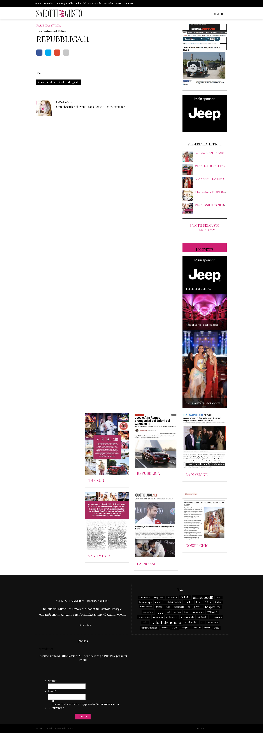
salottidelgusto (166, 622)
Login (70, 728)
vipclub (207, 627)
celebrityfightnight (173, 602)
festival (218, 602)
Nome (52, 681)
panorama (158, 617)
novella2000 (144, 617)
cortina (188, 602)
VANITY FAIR (99, 555)
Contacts (128, 3)
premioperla (187, 616)
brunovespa (145, 602)
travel (174, 627)
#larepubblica (46, 82)
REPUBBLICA (148, 473)
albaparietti (158, 597)
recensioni (216, 617)
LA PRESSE (146, 563)
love (186, 612)
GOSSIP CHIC (197, 545)
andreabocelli (203, 597)
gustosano (197, 607)
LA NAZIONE (197, 474)
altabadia (184, 597)
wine (216, 627)
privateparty (202, 617)
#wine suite (218, 464)
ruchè (145, 622)
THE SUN (96, 480)
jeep (160, 612)
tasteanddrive (213, 622)
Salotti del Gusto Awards (88, 3)
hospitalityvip (148, 612)
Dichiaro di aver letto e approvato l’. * (85, 706)
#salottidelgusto (69, 82)
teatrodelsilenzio (149, 627)
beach (219, 597)
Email (52, 691)
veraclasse (197, 627)
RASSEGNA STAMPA (48, 25)
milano (212, 612)
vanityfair (185, 627)
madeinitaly (198, 611)
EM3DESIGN (213, 728)
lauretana (177, 612)
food (168, 606)
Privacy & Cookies (60, 728)
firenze (159, 606)
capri (158, 602)
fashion (208, 602)
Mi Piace (62, 31)
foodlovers (179, 606)
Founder (48, 3)
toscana (164, 627)
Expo (198, 602)
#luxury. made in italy (198, 464)
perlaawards (171, 617)
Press (118, 3)
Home (38, 3)
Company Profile (64, 3)
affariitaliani (144, 597)
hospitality (212, 607)
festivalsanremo (146, 607)
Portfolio (108, 3)
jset (168, 612)
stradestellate (191, 622)
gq (189, 606)
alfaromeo (172, 597)
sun (202, 622)
